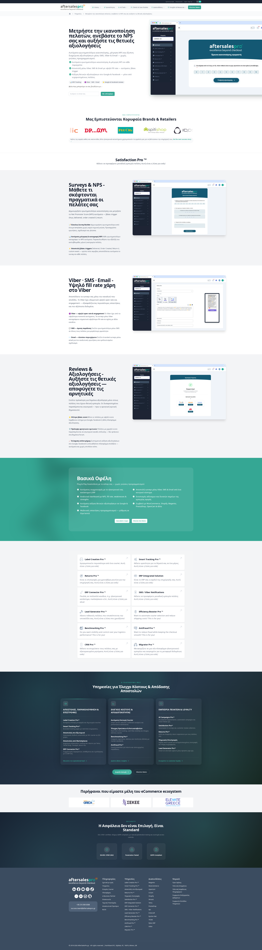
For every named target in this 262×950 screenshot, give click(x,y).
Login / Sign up (188, 1)
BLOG (104, 909)
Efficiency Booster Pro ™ (151, 611)
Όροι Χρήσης (177, 882)
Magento (152, 882)
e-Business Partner (108, 896)
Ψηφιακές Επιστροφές (132, 896)
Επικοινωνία (179, 1)
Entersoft (152, 913)
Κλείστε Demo (194, 7)
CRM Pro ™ (90, 644)
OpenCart (152, 889)
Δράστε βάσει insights (119, 761)
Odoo (150, 926)
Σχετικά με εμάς (170, 1)
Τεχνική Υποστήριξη (109, 903)
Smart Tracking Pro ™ (149, 559)
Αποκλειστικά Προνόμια (110, 906)
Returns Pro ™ (92, 575)
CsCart (151, 893)
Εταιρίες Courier (108, 889)
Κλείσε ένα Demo (139, 521)
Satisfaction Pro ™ (131, 899)
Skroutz (151, 899)
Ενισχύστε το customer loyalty (170, 761)
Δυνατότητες (110, 7)
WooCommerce (154, 886)
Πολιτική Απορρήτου (180, 886)
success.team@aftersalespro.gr (83, 908)
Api (150, 909)
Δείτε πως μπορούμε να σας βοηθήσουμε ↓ (85, 86)
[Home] (70, 14)
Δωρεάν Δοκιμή (120, 772)
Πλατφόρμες (106, 893)
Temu (150, 903)
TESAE (151, 920)
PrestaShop (152, 906)
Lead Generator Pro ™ (96, 611)
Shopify (151, 896)
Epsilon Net (152, 916)
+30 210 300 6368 (83, 905)
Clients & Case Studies (140, 7)
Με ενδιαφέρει (107, 94)
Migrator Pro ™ (146, 644)
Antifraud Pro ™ (147, 628)
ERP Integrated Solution (151, 575)
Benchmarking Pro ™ (95, 628)
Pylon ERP (152, 923)
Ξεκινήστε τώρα (122, 521)
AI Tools (123, 7)
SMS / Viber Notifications (151, 592)
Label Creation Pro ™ (95, 559)
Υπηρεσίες (105, 886)
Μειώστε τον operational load (74, 761)
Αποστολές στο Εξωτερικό (133, 889)
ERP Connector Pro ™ (95, 592)
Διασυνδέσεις (158, 7)
